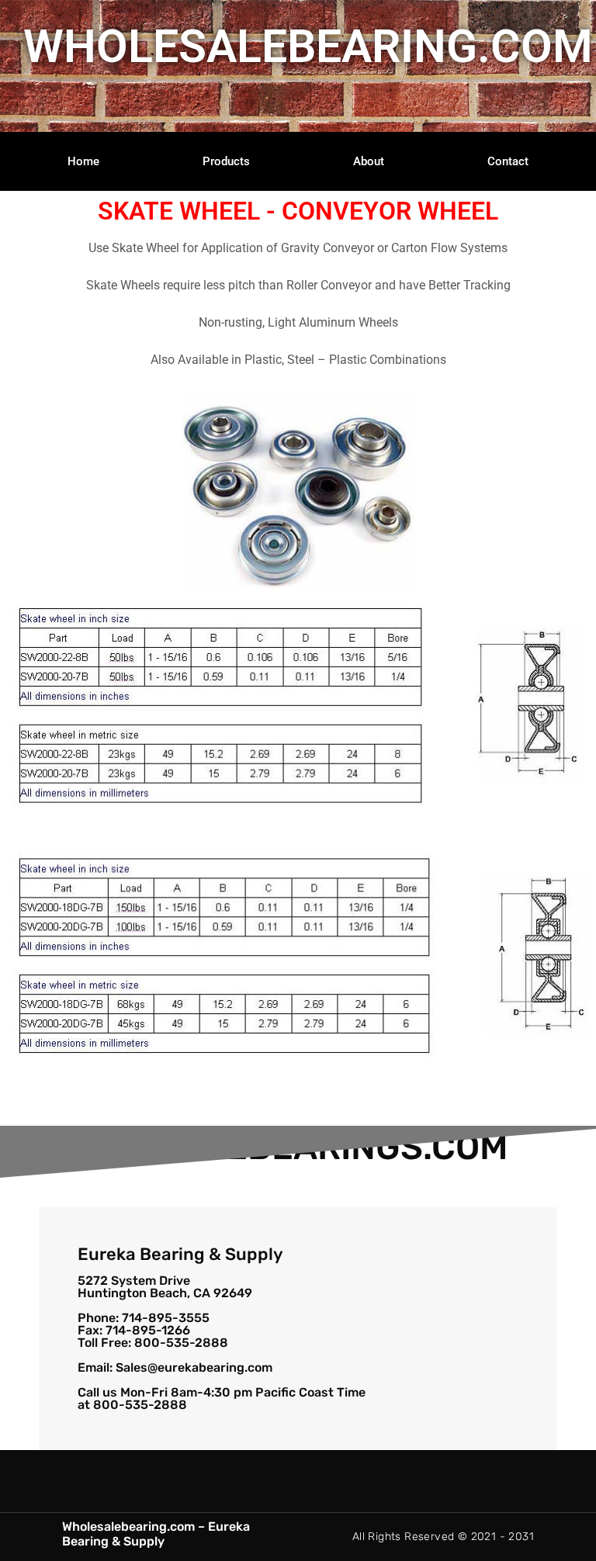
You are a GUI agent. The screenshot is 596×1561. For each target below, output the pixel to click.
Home (83, 161)
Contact (507, 161)
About (368, 161)
